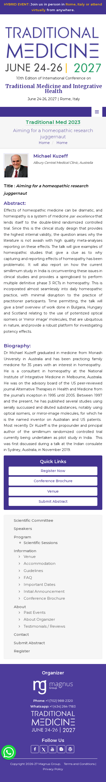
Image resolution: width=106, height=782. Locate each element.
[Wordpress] (70, 749)
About (20, 606)
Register (22, 651)
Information (25, 550)
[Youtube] (52, 749)
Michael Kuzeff (50, 156)
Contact (21, 634)
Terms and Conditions (79, 764)
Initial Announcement (44, 591)
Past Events (34, 612)
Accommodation (39, 563)
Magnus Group (49, 764)
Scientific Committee (33, 520)
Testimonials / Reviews (44, 626)
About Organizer (39, 619)
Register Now (53, 471)
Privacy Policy (53, 769)
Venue (53, 491)
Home (44, 143)
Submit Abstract (53, 501)
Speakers (23, 528)
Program (22, 537)
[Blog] (61, 749)
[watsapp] (8, 752)
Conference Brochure (53, 481)
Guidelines (33, 570)
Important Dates (39, 584)
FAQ (28, 577)
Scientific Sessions (41, 542)
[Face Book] (35, 749)
